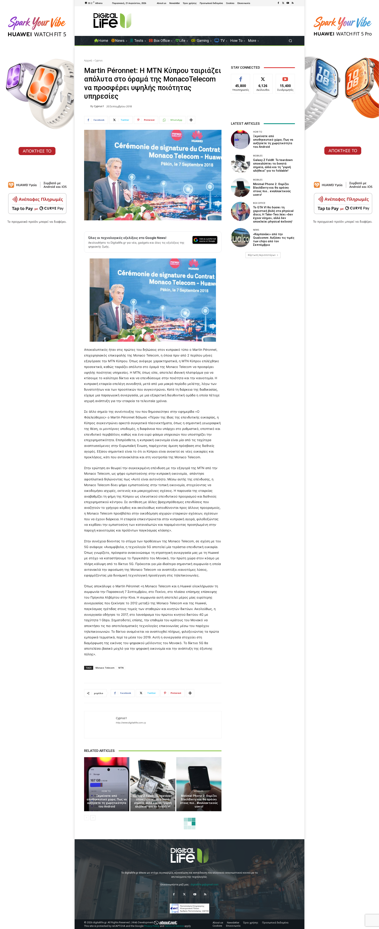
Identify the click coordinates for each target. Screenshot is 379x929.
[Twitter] (283, 3)
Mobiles (152, 791)
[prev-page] (86, 817)
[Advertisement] (263, 292)
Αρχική (88, 60)
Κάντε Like (240, 77)
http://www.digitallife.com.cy (131, 723)
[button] (290, 40)
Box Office (259, 203)
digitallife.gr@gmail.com (204, 884)
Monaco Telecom (105, 667)
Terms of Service (174, 925)
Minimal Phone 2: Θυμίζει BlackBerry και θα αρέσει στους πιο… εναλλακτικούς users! (199, 801)
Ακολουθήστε (263, 77)
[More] (191, 120)
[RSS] (292, 3)
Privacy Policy (151, 925)
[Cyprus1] (87, 106)
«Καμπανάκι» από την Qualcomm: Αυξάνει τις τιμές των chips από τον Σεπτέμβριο (273, 239)
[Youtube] (287, 3)
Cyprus (98, 60)
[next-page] (92, 817)
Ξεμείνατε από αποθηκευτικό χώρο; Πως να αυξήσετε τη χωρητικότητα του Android (107, 801)
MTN (121, 667)
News (256, 230)
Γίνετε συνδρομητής (285, 78)
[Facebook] (278, 3)
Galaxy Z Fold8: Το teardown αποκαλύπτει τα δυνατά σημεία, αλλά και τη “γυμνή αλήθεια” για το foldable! (153, 801)
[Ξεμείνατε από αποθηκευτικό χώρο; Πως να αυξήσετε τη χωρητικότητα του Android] (106, 784)
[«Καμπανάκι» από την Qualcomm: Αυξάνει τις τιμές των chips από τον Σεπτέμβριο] (240, 237)
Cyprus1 (99, 106)
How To (106, 791)
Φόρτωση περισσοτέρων (262, 255)
